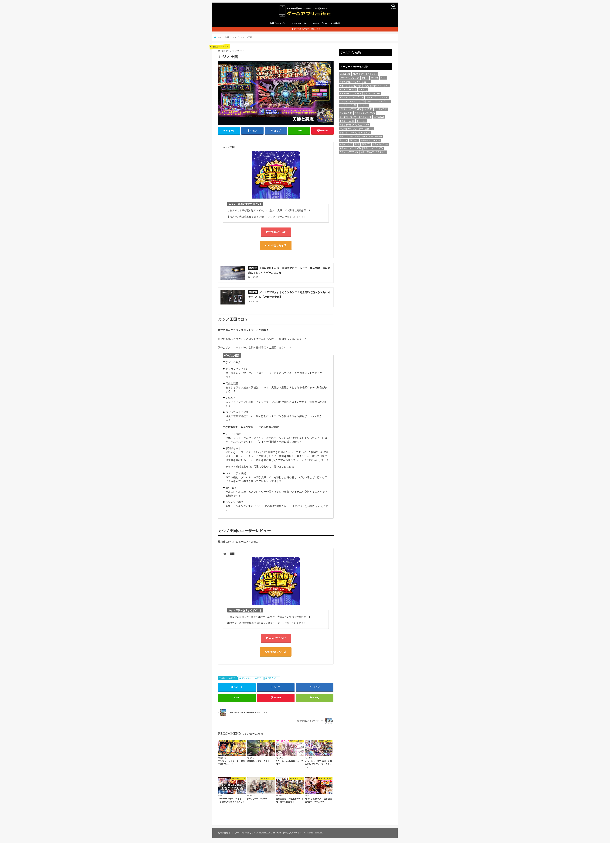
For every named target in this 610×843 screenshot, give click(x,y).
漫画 (366, 144)
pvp (365, 78)
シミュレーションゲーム (352, 101)
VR (383, 78)
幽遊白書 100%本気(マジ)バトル (355, 133)
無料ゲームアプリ (277, 23)
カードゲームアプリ (350, 93)
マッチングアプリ (299, 23)
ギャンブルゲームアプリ (252, 678)
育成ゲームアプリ (373, 148)
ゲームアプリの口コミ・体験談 (326, 23)
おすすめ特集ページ (350, 82)
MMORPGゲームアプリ (365, 74)
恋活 (343, 140)
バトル (363, 105)
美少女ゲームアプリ (350, 148)
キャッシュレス (371, 93)
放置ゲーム (346, 144)
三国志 (379, 117)
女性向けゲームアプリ (351, 129)
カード (363, 89)
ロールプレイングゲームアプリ (355, 117)
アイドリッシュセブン (351, 86)
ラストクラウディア (365, 113)
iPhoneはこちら (274, 231)
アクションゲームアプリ (376, 86)
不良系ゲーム (273, 678)
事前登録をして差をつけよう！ (305, 29)
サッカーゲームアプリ (377, 97)
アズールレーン (348, 89)
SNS (374, 78)
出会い (361, 121)
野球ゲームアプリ (349, 152)
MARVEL (345, 74)
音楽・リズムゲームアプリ (373, 152)
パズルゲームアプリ (350, 109)
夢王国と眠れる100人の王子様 (354, 125)
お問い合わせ (224, 833)
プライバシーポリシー (245, 833)
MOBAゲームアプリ (349, 78)
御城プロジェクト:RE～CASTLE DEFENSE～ (361, 136)
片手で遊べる (380, 144)
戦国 (354, 140)
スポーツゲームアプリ (378, 101)
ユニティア (381, 109)
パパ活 (367, 109)
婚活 (369, 129)
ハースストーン (348, 105)
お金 (366, 82)
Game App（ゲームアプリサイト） (287, 833)
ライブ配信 (346, 113)
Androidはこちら (274, 245)
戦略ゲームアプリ (370, 140)
